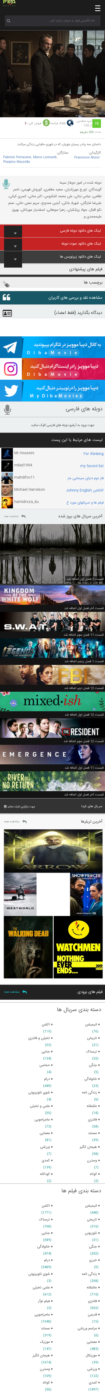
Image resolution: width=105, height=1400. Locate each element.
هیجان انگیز (41, 1356)
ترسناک (44, 1220)
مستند (45, 1328)
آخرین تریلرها (92, 821)
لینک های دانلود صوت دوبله (81, 244)
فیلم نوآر (44, 1301)
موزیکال (91, 1356)
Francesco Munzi (87, 157)
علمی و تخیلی (40, 1106)
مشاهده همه (11, 516)
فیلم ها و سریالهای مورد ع (85, 503)
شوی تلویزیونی (39, 1274)
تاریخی (92, 1220)
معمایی (92, 1342)
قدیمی (92, 1315)
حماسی (44, 1065)
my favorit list (92, 466)
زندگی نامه (89, 1274)
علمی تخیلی (41, 1288)
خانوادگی (43, 1247)
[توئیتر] (52, 399)
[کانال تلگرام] (52, 356)
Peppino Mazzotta (16, 162)
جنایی (45, 1233)
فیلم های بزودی (90, 992)
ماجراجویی (42, 1315)
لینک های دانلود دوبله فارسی (80, 231)
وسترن (45, 1369)
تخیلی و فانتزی (39, 1038)
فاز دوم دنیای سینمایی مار (85, 478)
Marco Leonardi (45, 157)
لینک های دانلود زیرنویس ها (80, 257)
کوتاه (46, 1383)
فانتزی (92, 1301)
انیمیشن (91, 1206)
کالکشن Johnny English (85, 490)
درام (47, 1260)
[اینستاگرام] (52, 377)
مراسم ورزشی (87, 1328)
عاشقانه (92, 1288)
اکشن (46, 1206)
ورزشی (92, 1369)
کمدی (93, 1383)
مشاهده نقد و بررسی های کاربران (75, 297)
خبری (93, 1260)
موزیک (45, 1342)
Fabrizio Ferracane (17, 157)
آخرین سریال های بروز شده (80, 516)
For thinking (94, 454)
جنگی (93, 1247)
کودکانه (45, 1174)
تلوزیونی (91, 1233)
